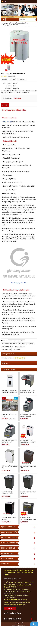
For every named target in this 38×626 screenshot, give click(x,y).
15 (11, 76)
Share (5, 79)
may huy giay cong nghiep (16, 340)
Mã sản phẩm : (7, 83)
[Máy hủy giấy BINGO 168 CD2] (10, 456)
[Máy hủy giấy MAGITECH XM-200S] (28, 482)
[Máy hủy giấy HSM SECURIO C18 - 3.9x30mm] (28, 431)
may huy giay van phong (26, 343)
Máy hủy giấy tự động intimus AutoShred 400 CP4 (9, 392)
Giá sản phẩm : (7, 98)
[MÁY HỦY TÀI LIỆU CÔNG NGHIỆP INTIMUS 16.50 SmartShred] (28, 381)
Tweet (13, 79)
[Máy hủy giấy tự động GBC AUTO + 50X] (10, 431)
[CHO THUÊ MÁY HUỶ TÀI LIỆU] (10, 405)
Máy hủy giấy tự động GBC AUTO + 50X (9, 441)
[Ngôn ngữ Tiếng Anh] (5, 1)
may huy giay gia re (7, 346)
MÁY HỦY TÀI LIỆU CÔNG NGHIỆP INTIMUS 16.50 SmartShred (27, 392)
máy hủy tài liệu (6, 349)
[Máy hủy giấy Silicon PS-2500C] (10, 508)
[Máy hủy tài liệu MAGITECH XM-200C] (10, 482)
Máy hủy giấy (8, 122)
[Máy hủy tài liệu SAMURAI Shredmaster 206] (28, 508)
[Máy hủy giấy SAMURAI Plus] (19, 46)
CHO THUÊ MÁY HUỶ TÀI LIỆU (9, 415)
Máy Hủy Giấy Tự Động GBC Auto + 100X (28, 415)
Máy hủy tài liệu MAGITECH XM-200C (8, 492)
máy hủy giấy (16, 349)
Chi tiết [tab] (4, 105)
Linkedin (22, 79)
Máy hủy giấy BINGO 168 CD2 (9, 467)
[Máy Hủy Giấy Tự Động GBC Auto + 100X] (28, 405)
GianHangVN (22, 625)
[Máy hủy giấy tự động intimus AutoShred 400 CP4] (10, 381)
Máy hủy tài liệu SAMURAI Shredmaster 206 (28, 519)
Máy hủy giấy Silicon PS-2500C (9, 518)
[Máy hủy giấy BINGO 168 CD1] (28, 456)
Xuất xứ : (8, 85)
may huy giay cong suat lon (9, 343)
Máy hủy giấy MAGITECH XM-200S (28, 492)
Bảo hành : (8, 88)
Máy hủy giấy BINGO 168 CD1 (28, 467)
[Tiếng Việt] (2, 1)
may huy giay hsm (20, 346)
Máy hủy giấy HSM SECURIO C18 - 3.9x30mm (28, 441)
